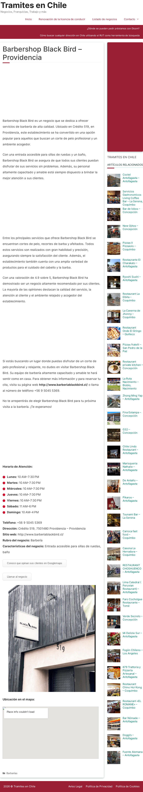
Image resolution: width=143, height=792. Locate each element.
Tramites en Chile (34, 5)
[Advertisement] (52, 92)
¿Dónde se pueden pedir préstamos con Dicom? (113, 28)
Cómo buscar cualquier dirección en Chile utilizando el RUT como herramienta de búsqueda (90, 35)
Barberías (11, 773)
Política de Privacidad (99, 786)
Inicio (28, 19)
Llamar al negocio (17, 576)
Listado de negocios (104, 19)
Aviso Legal (75, 786)
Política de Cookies (128, 786)
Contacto (129, 19)
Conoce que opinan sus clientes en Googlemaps (34, 563)
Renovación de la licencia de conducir (62, 19)
